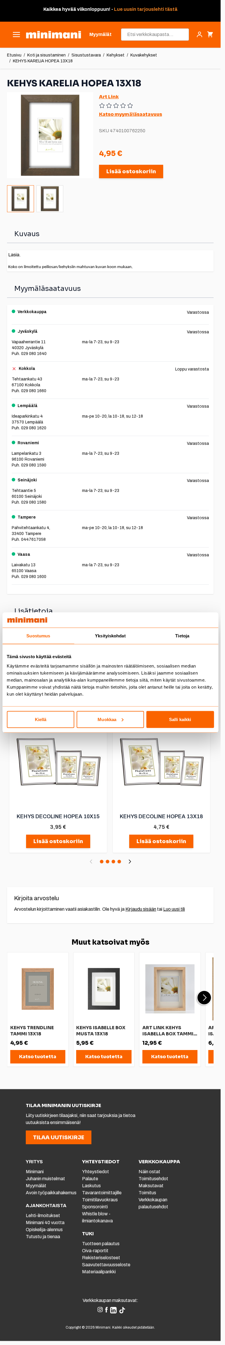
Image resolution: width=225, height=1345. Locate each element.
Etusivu (14, 55)
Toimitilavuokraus (100, 1199)
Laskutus (91, 1185)
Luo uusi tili (174, 909)
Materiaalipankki (99, 1271)
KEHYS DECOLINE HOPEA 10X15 (58, 816)
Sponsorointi (95, 1206)
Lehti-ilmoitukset (43, 1215)
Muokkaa (107, 719)
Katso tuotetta (37, 1057)
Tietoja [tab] (182, 635)
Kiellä (41, 719)
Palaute (90, 1178)
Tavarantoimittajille (102, 1192)
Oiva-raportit (95, 1250)
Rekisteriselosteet (101, 1257)
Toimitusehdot (153, 1178)
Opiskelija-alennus (44, 1229)
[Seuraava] (130, 861)
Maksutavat (151, 1185)
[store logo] (53, 35)
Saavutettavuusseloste (106, 1264)
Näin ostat (149, 1171)
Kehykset (116, 55)
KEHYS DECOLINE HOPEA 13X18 (161, 816)
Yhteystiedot (95, 1171)
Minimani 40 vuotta (45, 1222)
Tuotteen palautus (101, 1243)
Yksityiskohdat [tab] (110, 635)
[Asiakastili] (199, 34)
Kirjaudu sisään (140, 909)
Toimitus (147, 1192)
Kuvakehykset (143, 55)
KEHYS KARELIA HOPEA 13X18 (43, 61)
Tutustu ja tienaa (43, 1236)
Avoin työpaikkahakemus (51, 1192)
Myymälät (36, 1185)
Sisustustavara (86, 55)
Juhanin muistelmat (45, 1178)
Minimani (35, 1171)
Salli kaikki (180, 719)
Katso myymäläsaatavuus (130, 114)
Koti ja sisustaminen (46, 55)
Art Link (109, 97)
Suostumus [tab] (38, 635)
